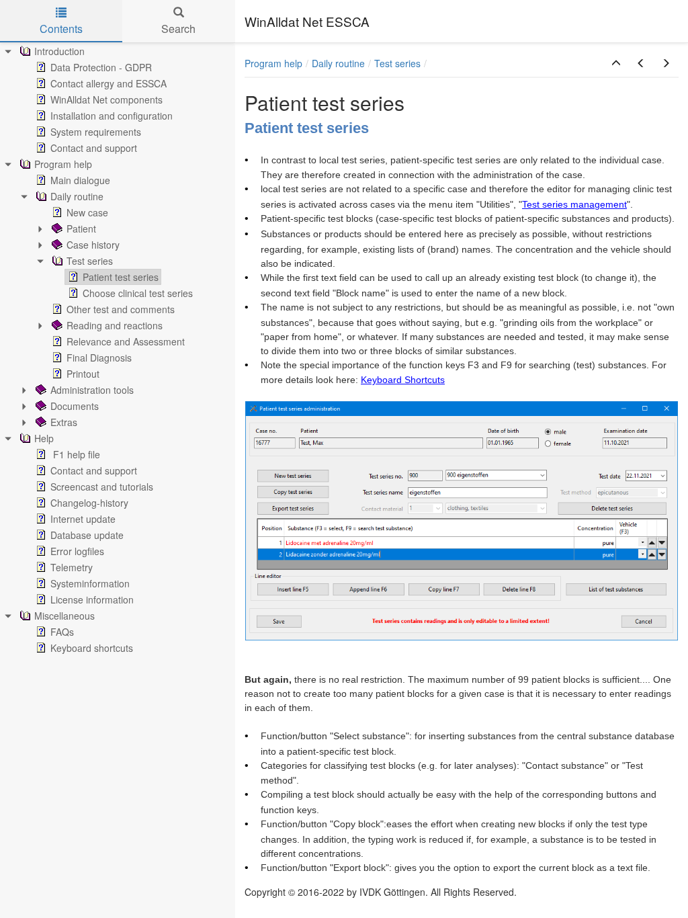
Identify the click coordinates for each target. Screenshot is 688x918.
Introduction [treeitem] (59, 51)
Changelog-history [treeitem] (89, 502)
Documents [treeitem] (74, 406)
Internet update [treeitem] (83, 519)
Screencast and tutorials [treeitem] (101, 486)
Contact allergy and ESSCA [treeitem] (108, 83)
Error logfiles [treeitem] (77, 551)
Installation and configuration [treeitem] (111, 115)
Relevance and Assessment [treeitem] (126, 341)
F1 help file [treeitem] (75, 454)
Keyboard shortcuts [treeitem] (91, 648)
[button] (616, 63)
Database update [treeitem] (87, 535)
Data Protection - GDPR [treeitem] (101, 67)
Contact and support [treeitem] (93, 148)
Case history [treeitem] (93, 244)
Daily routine (338, 63)
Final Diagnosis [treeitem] (99, 357)
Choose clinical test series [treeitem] (138, 293)
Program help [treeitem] (63, 164)
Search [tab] (178, 28)
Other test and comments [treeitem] (121, 309)
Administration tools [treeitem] (92, 390)
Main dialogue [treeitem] (80, 180)
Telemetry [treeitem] (71, 567)
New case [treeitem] (87, 212)
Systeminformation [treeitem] (90, 583)
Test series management (574, 204)
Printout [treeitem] (83, 373)
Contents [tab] (61, 28)
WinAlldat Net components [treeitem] (106, 99)
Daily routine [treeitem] (76, 196)
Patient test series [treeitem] (121, 277)
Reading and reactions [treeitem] (115, 325)
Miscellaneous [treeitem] (64, 615)
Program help (273, 63)
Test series (397, 63)
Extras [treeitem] (63, 422)
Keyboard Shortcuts (403, 379)
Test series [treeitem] (90, 260)
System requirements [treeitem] (95, 131)
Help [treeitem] (44, 438)
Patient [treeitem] (81, 228)
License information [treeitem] (92, 599)
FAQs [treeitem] (62, 631)
